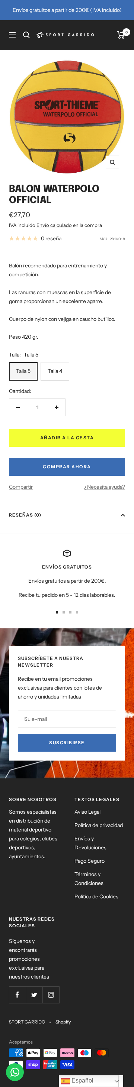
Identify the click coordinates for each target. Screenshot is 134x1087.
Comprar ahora (67, 466)
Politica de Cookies (96, 896)
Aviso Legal (87, 811)
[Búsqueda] (26, 35)
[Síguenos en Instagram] (50, 994)
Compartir (21, 487)
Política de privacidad (98, 825)
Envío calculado (54, 225)
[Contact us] (15, 1072)
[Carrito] (121, 35)
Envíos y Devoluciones (90, 843)
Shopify (63, 1022)
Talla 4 (55, 371)
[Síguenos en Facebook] (17, 994)
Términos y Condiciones (88, 878)
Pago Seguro (89, 860)
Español (81, 1080)
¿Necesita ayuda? (104, 487)
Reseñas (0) (25, 515)
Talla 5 (23, 371)
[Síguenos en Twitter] (34, 994)
